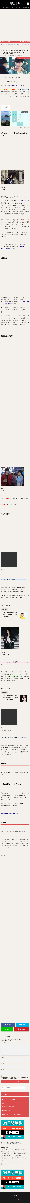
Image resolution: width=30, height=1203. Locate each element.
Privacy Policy (4, 1164)
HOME (4, 44)
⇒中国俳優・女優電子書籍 (10, 1142)
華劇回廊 (19, 1199)
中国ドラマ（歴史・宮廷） (9, 1099)
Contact (15, 1195)
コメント (3, 1042)
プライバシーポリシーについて (8, 1160)
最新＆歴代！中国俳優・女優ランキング (12, 1114)
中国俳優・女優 (6, 1110)
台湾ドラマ (14, 7)
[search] (27, 1087)
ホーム (2, 7)
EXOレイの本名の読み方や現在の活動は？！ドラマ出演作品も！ (10, 614)
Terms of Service (5, 1165)
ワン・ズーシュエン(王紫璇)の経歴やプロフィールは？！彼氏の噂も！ (10, 697)
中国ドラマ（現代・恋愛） (14, 44)
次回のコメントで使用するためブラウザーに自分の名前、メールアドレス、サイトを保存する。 (14, 1078)
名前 (2, 1057)
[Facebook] (8, 1025)
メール (3, 1063)
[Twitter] (22, 1025)
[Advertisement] (15, 25)
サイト (2, 1069)
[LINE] (7, 1029)
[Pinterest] (21, 1029)
